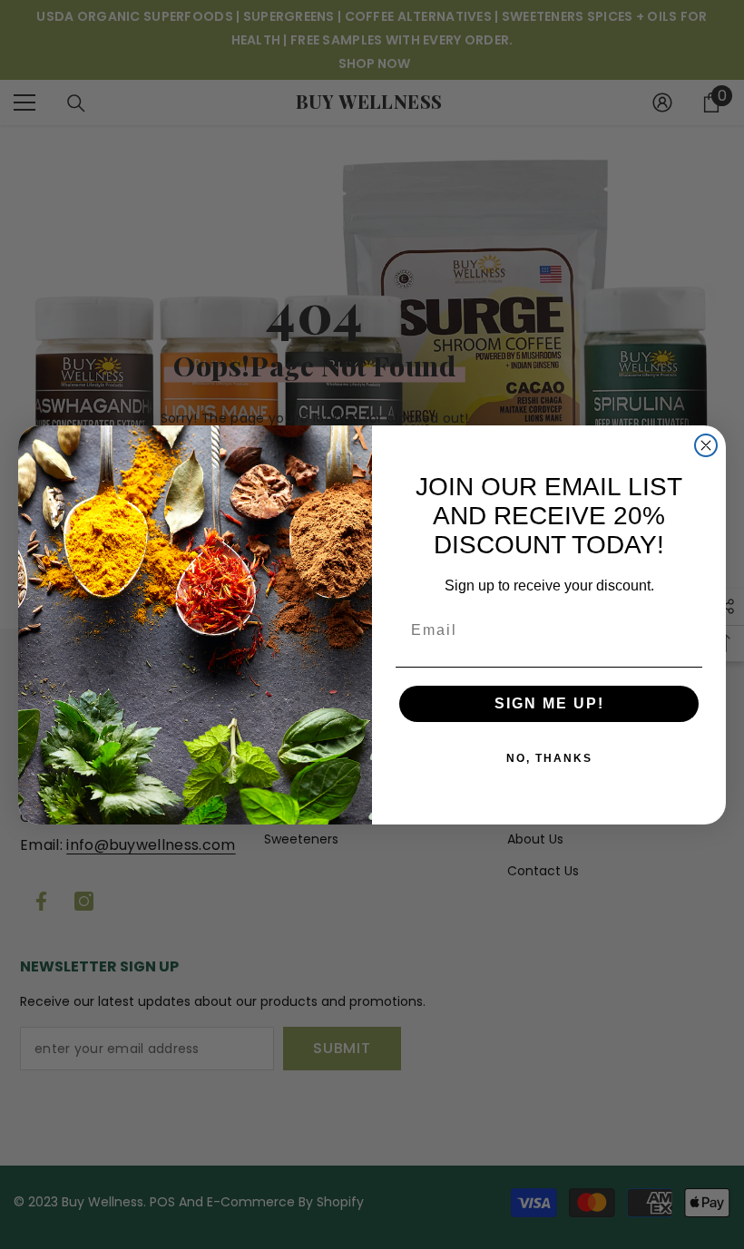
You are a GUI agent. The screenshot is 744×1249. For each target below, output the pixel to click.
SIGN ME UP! (549, 703)
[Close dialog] (706, 445)
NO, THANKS (549, 758)
